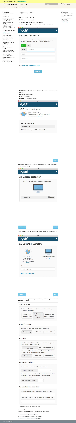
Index (4, 7)
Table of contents (64, 12)
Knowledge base (23, 7)
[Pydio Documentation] (4, 4)
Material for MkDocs (9, 421)
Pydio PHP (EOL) (23, 4)
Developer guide (15, 7)
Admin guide (8, 7)
